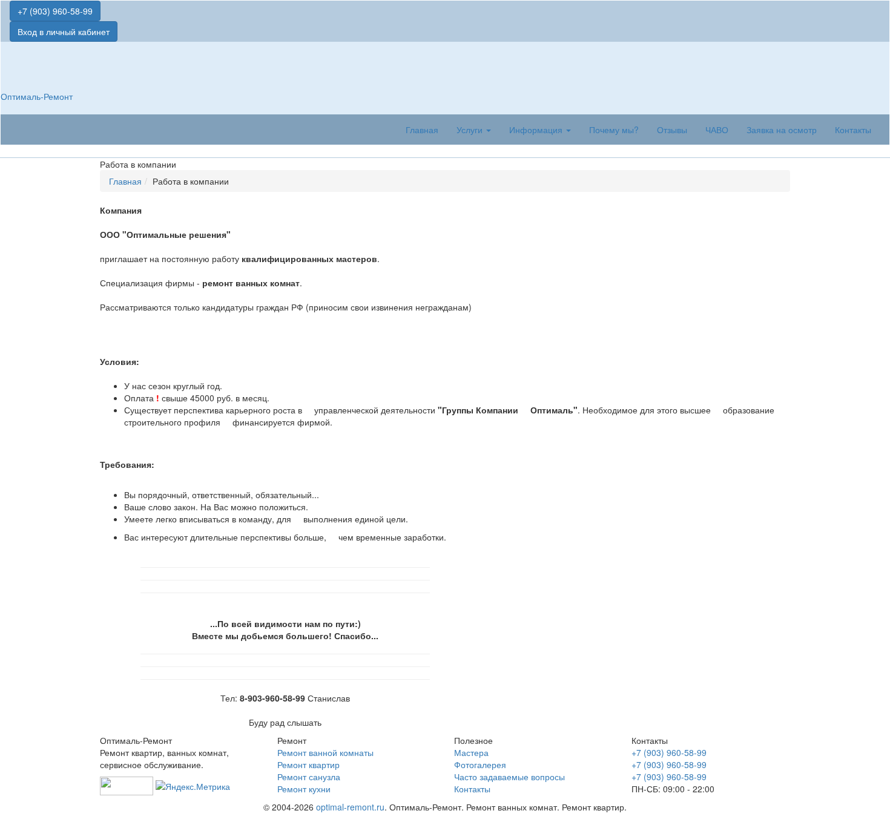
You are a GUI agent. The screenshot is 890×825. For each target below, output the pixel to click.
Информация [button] (537, 129)
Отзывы (672, 129)
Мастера (471, 752)
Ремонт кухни (304, 789)
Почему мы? (614, 129)
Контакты (853, 129)
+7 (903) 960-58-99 (55, 11)
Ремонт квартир (308, 764)
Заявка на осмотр (782, 129)
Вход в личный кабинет (64, 31)
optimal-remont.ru (350, 807)
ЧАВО (716, 129)
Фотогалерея (480, 764)
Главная (422, 129)
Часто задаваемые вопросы (509, 777)
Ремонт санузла (308, 777)
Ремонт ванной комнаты (325, 752)
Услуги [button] (471, 129)
